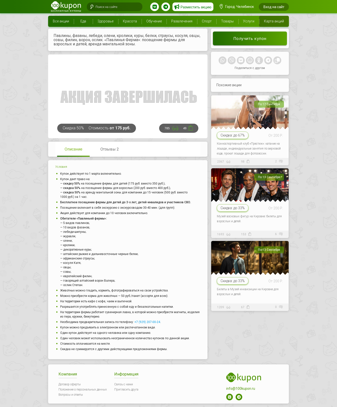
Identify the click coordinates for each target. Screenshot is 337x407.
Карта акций (274, 21)
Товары (227, 21)
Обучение (154, 21)
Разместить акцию (196, 7)
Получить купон (249, 38)
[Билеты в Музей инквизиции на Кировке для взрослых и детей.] (250, 274)
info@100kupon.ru (240, 388)
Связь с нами (123, 384)
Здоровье (105, 21)
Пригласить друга (126, 389)
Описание (73, 149)
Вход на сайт (273, 7)
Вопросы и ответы (70, 394)
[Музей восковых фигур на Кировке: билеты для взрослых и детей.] (250, 202)
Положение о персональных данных (82, 389)
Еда (83, 21)
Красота (130, 21)
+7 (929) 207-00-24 (147, 322)
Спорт (207, 21)
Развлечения (181, 21)
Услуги (248, 21)
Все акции (61, 21)
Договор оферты (69, 384)
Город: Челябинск (239, 7)
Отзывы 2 (109, 149)
